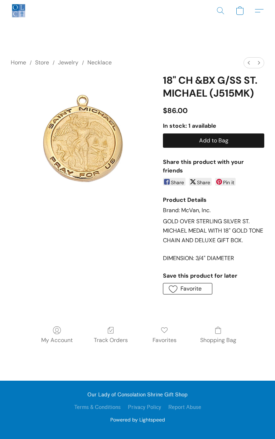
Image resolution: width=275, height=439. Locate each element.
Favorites (165, 340)
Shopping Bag (218, 340)
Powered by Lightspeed (137, 419)
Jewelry (68, 62)
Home (18, 62)
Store (42, 62)
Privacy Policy (144, 407)
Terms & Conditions (97, 407)
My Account (57, 340)
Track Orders (111, 340)
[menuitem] (249, 63)
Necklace (99, 62)
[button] (18, 11)
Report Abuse (184, 407)
